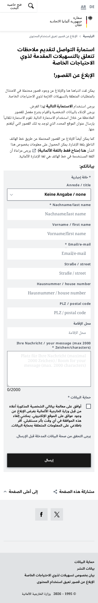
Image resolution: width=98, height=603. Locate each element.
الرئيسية (88, 36)
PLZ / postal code (75, 304)
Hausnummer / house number (64, 284)
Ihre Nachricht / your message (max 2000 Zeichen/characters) (54, 346)
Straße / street (77, 265)
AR (83, 7)
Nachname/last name (70, 205)
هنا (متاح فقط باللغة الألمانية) (62, 150)
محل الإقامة (82, 324)
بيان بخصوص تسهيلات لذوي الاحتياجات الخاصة (59, 575)
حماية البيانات (84, 561)
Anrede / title (79, 186)
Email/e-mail (78, 245)
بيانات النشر (85, 568)
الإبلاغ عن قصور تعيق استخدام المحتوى (65, 581)
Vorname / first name (71, 225)
